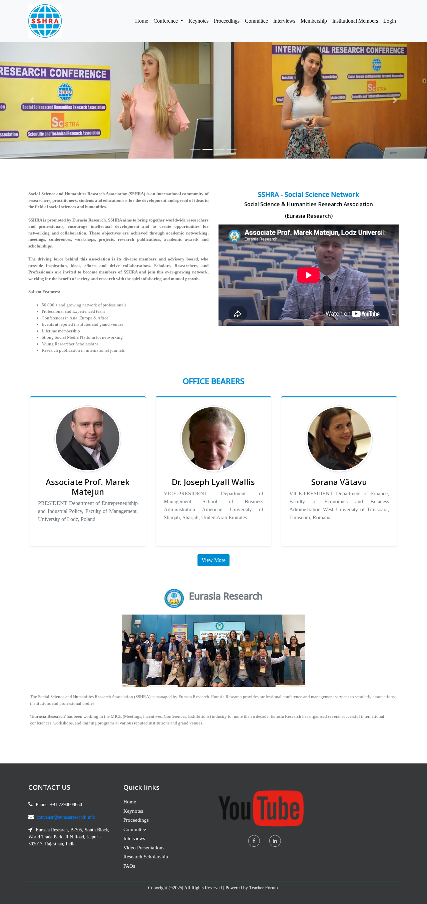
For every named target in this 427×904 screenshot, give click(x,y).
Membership (314, 21)
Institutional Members (355, 21)
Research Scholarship (145, 856)
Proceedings (227, 21)
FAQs (129, 866)
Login (389, 21)
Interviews (284, 21)
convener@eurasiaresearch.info (66, 817)
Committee (256, 21)
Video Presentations (143, 847)
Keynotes (198, 21)
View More (213, 560)
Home (143, 21)
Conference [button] (166, 21)
